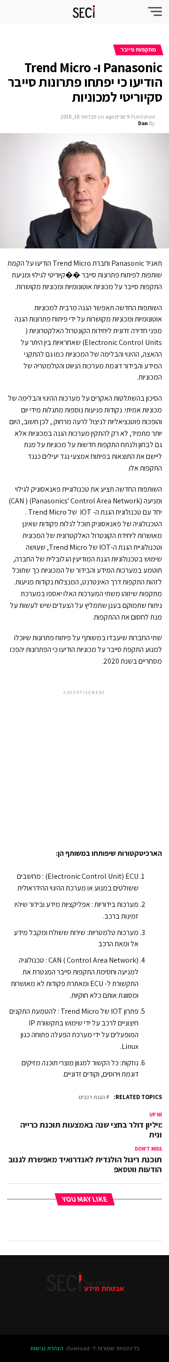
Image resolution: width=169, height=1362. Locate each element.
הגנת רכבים (92, 1097)
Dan (143, 123)
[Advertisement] (84, 761)
